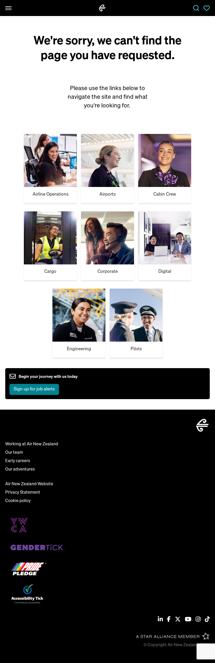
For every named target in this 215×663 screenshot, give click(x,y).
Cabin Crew (164, 194)
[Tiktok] (207, 619)
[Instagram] (198, 619)
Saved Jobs (206, 8)
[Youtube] (188, 619)
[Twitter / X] (178, 619)
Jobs (196, 8)
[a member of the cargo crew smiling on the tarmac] (107, 160)
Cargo (50, 271)
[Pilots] (78, 315)
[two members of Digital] (107, 237)
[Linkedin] (160, 619)
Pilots (136, 349)
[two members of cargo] (164, 160)
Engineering (79, 349)
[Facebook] (169, 619)
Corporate (108, 271)
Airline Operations (50, 194)
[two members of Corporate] (50, 237)
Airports (107, 194)
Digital (164, 271)
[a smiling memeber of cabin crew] (50, 160)
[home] (102, 8)
